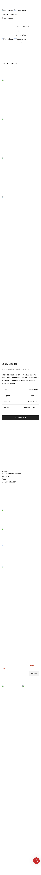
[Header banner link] (20, 437)
